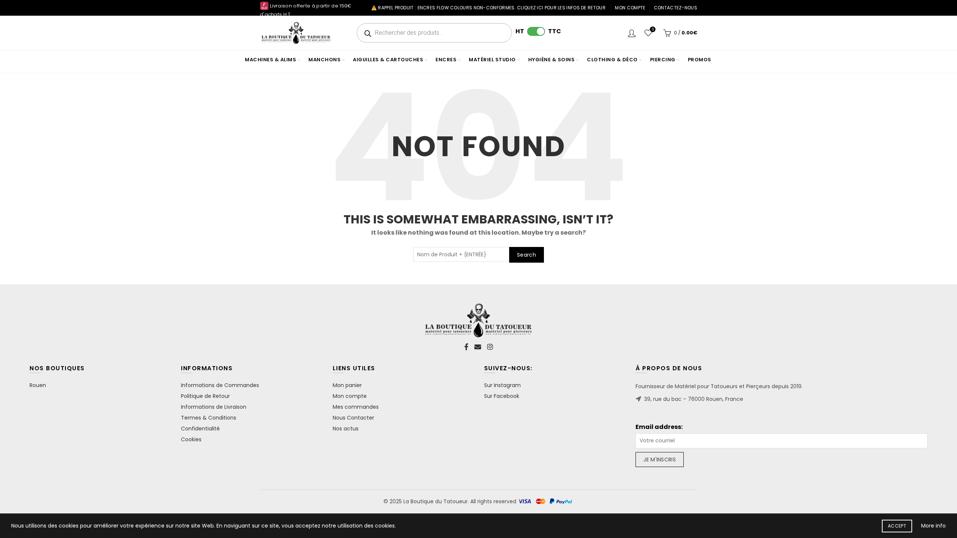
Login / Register (631, 32)
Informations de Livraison (213, 407)
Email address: (659, 427)
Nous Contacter (353, 417)
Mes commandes (356, 407)
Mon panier (347, 385)
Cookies (191, 439)
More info (933, 525)
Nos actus (346, 428)
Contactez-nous (675, 7)
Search (526, 255)
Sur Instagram (502, 385)
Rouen (38, 385)
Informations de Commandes (220, 385)
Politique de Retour (205, 396)
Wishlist (653, 29)
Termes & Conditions (208, 417)
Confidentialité (200, 428)
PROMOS (699, 59)
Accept (897, 526)
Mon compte (630, 7)
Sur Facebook (501, 396)
